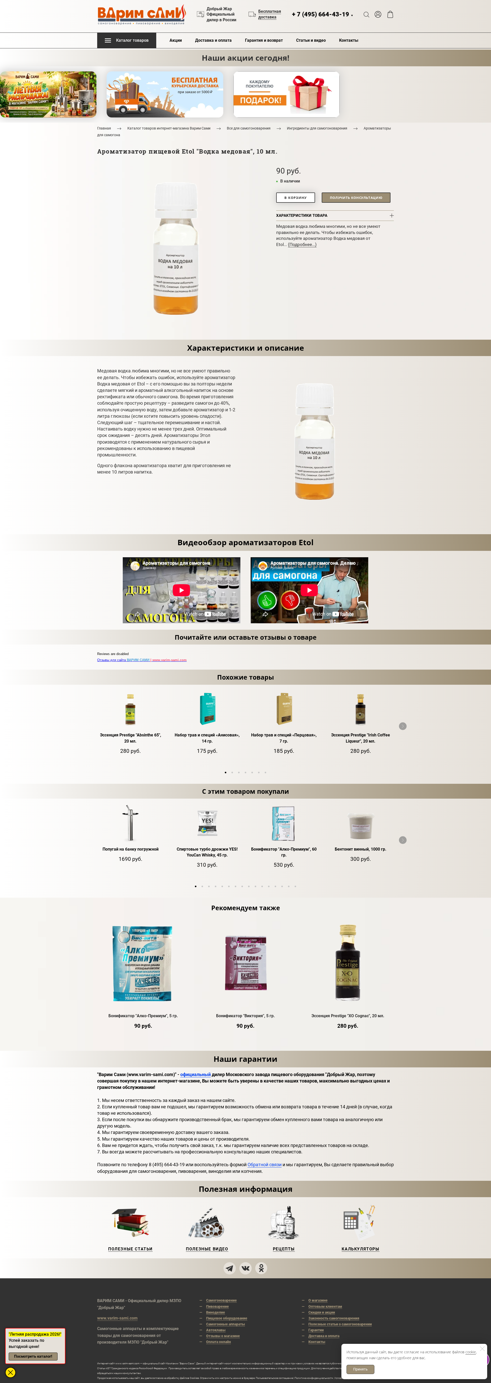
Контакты (348, 40)
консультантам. (131, 1373)
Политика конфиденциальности (314, 1378)
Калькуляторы (360, 1249)
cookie (470, 1351)
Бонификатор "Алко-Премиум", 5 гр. (143, 1015)
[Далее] (403, 726)
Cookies (194, 1378)
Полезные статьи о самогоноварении (340, 1324)
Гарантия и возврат (264, 40)
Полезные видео (207, 1249)
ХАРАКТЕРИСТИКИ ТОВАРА (301, 215)
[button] (225, 772)
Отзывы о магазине (223, 1336)
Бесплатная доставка (269, 14)
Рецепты (284, 1249)
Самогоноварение (221, 1300)
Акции (176, 40)
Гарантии (316, 1330)
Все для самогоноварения (249, 128)
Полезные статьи (130, 1249)
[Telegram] (230, 1268)
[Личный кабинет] (378, 14)
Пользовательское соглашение (274, 1378)
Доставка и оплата (213, 40)
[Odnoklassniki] (261, 1268)
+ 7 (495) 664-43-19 (322, 14)
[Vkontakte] (245, 1268)
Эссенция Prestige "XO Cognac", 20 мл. (347, 1015)
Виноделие (215, 1312)
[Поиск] (366, 14)
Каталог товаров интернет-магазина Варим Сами (168, 128)
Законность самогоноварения (333, 1318)
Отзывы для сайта (142, 660)
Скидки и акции (321, 1312)
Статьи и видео (311, 40)
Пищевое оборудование (226, 1318)
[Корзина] (390, 14)
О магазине (318, 1300)
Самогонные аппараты (225, 1324)
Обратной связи (265, 1164)
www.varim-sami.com (117, 1318)
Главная (104, 128)
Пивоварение (217, 1306)
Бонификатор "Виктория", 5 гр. (245, 1015)
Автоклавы (216, 1330)
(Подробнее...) (302, 244)
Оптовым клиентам (325, 1306)
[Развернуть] (10, 1372)
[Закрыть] (482, 1348)
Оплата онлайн (218, 1342)
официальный (195, 1074)
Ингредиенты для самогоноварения (317, 128)
